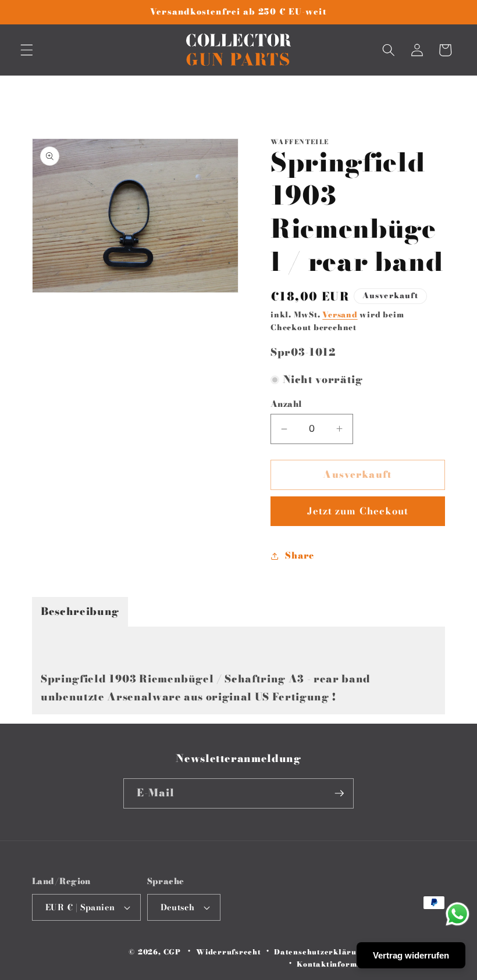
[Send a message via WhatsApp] (457, 914)
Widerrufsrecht (228, 951)
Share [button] (299, 555)
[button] (27, 50)
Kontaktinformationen (342, 964)
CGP (172, 951)
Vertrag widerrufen (411, 955)
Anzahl (286, 404)
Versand (339, 314)
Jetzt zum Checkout (358, 510)
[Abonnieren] (339, 793)
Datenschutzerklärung (320, 951)
